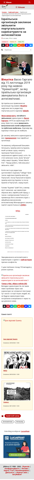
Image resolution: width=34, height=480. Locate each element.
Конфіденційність (12, 468)
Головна (4, 12)
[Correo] (3, 45)
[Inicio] (5, 7)
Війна (5, 370)
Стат (12, 470)
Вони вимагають (9, 116)
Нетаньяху (19, 422)
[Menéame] (23, 45)
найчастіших (26, 260)
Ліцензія (25, 466)
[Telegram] (11, 45)
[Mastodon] (27, 45)
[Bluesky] (31, 45)
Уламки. (6, 402)
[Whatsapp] (15, 45)
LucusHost (25, 431)
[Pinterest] (7, 45)
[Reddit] (19, 45)
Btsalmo (23, 106)
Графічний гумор (13, 12)
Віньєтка (7, 79)
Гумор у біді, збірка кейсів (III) (14, 284)
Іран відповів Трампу (10, 339)
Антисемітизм (7, 422)
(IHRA (23, 205)
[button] (29, 2)
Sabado (26, 111)
